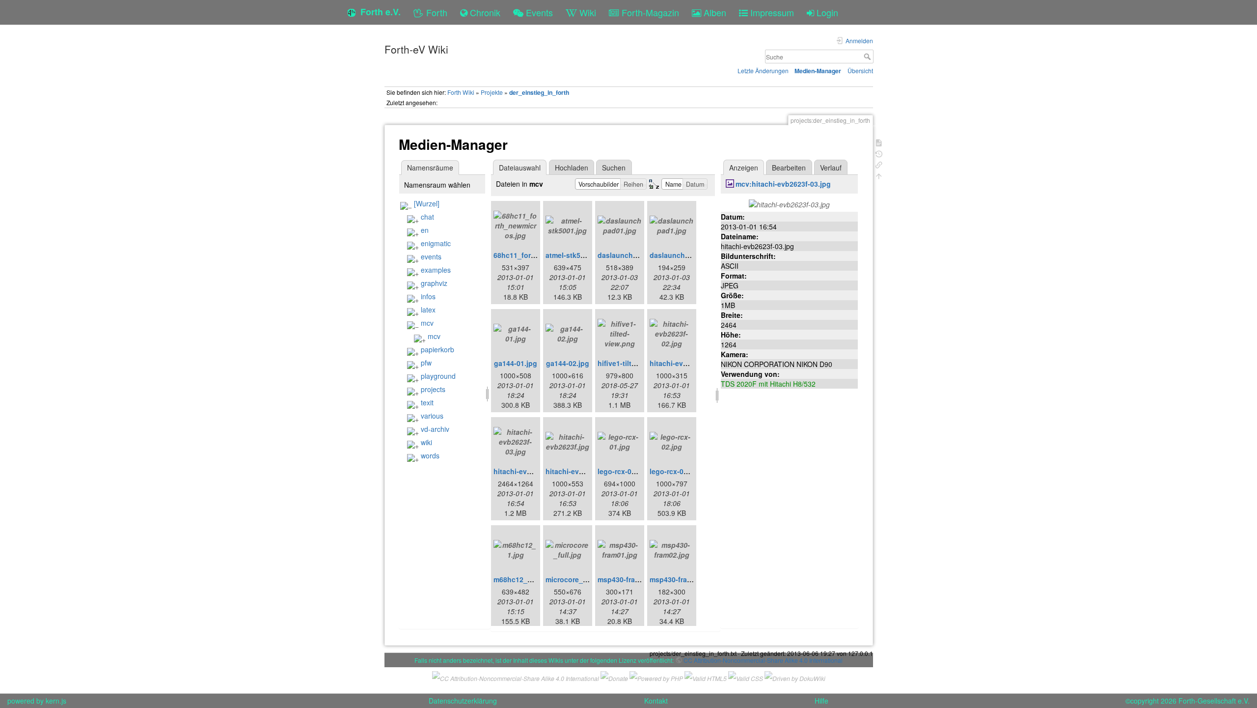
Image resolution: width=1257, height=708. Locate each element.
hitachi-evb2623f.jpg (580, 471)
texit (427, 402)
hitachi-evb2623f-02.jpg (689, 363)
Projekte (492, 92)
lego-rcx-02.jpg (675, 471)
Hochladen (571, 167)
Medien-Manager (817, 70)
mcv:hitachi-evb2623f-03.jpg (783, 184)
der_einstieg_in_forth (539, 92)
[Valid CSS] (745, 677)
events (431, 256)
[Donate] (614, 677)
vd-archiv (435, 429)
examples (436, 270)
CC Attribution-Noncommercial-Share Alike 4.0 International (763, 660)
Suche (868, 56)
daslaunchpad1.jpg (682, 255)
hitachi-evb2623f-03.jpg (533, 471)
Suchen (614, 167)
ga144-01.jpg (515, 363)
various (432, 416)
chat (427, 217)
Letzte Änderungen (763, 70)
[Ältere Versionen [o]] (879, 153)
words (430, 455)
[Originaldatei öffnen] (789, 203)
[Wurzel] (426, 203)
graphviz (434, 283)
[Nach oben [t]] (879, 175)
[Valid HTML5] (705, 677)
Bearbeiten (789, 167)
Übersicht (860, 70)
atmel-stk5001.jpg (575, 255)
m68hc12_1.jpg (518, 579)
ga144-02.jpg (567, 363)
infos (428, 296)
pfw (426, 363)
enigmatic (436, 243)
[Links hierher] (879, 164)
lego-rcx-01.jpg (623, 471)
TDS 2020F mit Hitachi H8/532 (768, 384)
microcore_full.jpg (576, 579)
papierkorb (437, 349)
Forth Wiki (460, 92)
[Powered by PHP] (656, 677)
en (425, 230)
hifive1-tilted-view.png (635, 363)
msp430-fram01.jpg (629, 579)
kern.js (56, 701)
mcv (427, 323)
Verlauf (831, 167)
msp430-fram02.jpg (681, 579)
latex (428, 309)
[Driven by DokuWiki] (795, 677)
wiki (426, 442)
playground (438, 376)
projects (433, 389)
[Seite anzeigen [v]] (879, 141)
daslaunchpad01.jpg (632, 255)
